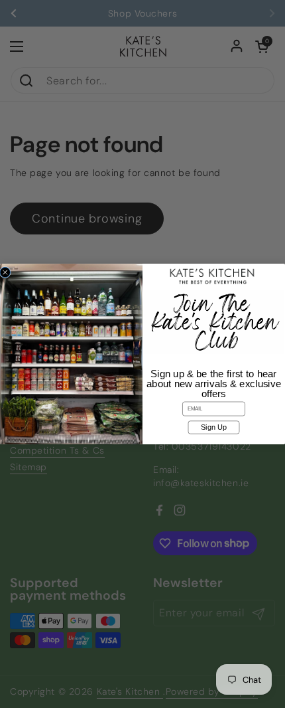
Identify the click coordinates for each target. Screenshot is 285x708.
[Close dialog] (5, 272)
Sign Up (214, 427)
